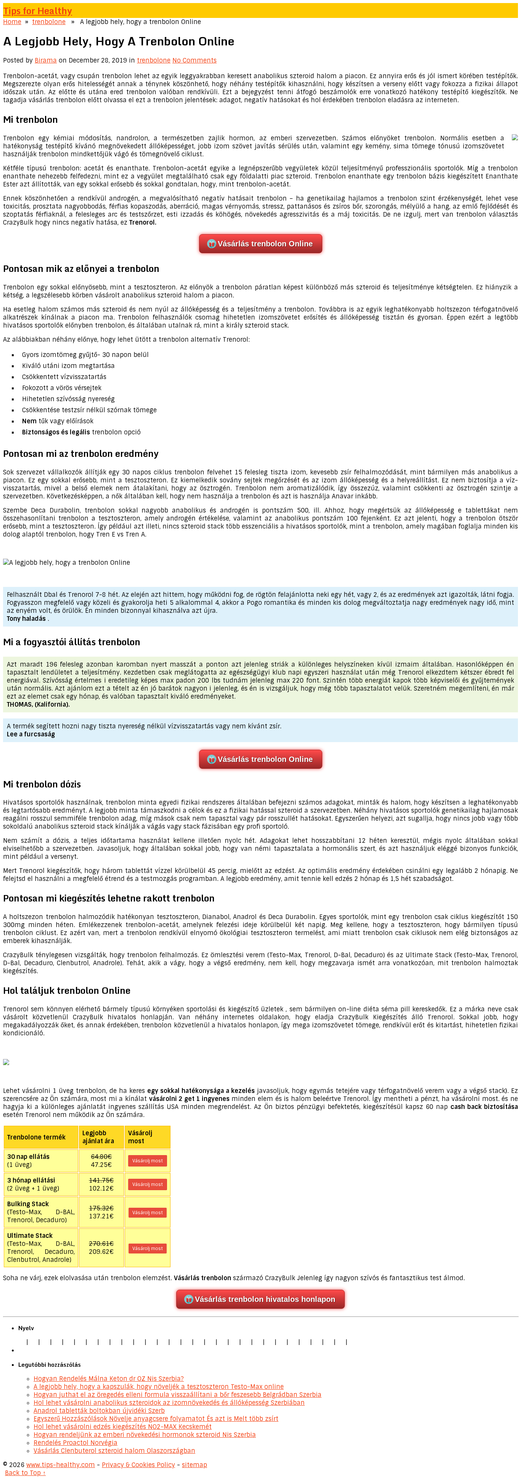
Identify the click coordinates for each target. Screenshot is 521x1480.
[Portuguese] (258, 1342)
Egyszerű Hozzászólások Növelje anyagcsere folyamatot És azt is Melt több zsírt (156, 1419)
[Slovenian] (281, 1342)
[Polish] (104, 1342)
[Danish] (187, 1342)
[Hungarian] (234, 1342)
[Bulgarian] (175, 1342)
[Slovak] (128, 1342)
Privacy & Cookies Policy (138, 1465)
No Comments (194, 60)
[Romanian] (116, 1342)
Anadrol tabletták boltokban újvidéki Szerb (99, 1411)
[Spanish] (57, 1342)
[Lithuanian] (80, 1342)
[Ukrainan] (317, 1342)
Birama (46, 60)
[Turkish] (151, 1342)
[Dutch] (92, 1342)
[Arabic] (329, 1342)
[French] (210, 1342)
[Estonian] (199, 1342)
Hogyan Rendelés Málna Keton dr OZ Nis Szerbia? (109, 1379)
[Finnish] (140, 1342)
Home (12, 22)
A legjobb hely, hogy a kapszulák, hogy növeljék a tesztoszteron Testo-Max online (159, 1387)
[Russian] (270, 1342)
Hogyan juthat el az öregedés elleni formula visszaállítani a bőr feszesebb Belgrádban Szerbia (178, 1395)
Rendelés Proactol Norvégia (75, 1443)
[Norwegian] (246, 1342)
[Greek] (305, 1342)
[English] (21, 1342)
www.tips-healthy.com (60, 1465)
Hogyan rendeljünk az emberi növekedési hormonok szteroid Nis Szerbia (145, 1435)
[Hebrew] (163, 1342)
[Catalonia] (341, 1342)
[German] (33, 1342)
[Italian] (69, 1342)
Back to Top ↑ (25, 1473)
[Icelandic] (352, 1342)
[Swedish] (293, 1342)
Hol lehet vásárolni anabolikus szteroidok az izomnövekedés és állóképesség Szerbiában (169, 1403)
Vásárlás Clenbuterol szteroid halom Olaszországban (114, 1451)
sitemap (194, 1465)
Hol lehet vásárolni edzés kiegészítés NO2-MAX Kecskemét (123, 1427)
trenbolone (49, 22)
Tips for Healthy (37, 10)
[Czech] (45, 1342)
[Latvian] (222, 1342)
